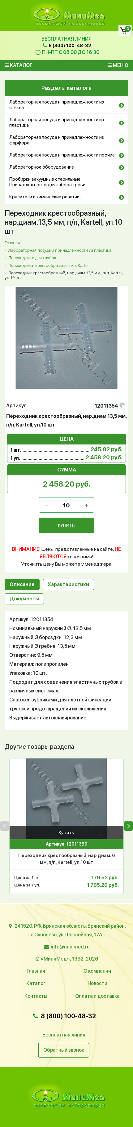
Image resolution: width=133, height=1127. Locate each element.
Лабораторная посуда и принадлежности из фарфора (56, 140)
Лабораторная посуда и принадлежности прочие (62, 155)
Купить (66, 832)
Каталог (20, 65)
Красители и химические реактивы (46, 197)
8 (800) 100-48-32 (69, 45)
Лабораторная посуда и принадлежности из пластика (56, 122)
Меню (120, 65)
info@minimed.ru (70, 947)
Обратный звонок (63, 1050)
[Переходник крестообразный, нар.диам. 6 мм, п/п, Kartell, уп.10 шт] (66, 798)
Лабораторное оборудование (41, 167)
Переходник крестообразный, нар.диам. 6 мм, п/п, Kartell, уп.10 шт (66, 859)
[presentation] (4, 826)
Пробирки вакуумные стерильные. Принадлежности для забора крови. (47, 182)
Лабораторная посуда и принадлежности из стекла (56, 104)
